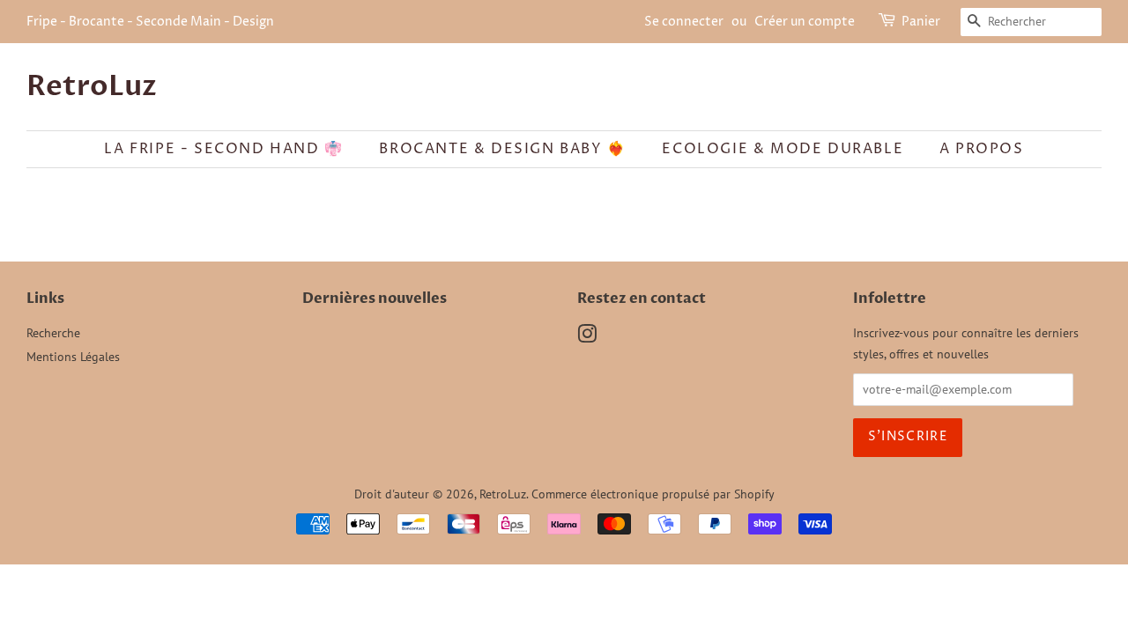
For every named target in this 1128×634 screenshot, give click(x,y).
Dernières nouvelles (374, 298)
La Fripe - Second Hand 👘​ (223, 148)
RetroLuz (91, 86)
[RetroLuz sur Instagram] (587, 337)
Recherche (53, 333)
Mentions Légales (73, 357)
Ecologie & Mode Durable (782, 148)
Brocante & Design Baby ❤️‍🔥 (502, 148)
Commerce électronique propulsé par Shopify (653, 494)
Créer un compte (804, 21)
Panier (921, 21)
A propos (981, 148)
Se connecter (684, 21)
